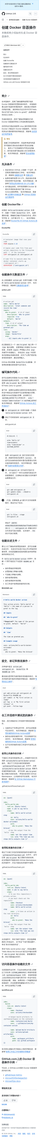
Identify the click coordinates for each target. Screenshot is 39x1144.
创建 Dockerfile (11, 204)
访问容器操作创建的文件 (16, 964)
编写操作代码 (9, 372)
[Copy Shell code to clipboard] (34, 430)
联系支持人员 (8, 1118)
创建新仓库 (18, 175)
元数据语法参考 (22, 285)
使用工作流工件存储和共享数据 (18, 1052)
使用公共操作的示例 (11, 753)
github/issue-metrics (13, 1075)
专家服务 (5, 1136)
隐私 (24, 1133)
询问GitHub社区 (9, 1114)
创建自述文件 (9, 540)
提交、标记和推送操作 (15, 660)
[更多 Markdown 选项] (23, 45)
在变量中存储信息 (14, 194)
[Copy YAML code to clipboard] (34, 296)
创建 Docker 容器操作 (29, 20)
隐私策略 (4, 1104)
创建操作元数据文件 (13, 274)
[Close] (33, 3)
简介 (4, 95)
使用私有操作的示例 (11, 847)
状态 (28, 1133)
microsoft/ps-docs (12, 1081)
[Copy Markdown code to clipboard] (34, 594)
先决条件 (7, 164)
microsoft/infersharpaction (16, 1078)
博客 (11, 1136)
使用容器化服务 (14, 20)
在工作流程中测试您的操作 (17, 715)
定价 (33, 1133)
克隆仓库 (29, 175)
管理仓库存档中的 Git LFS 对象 (21, 183)
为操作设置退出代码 (15, 466)
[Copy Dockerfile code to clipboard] (34, 234)
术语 (19, 1133)
